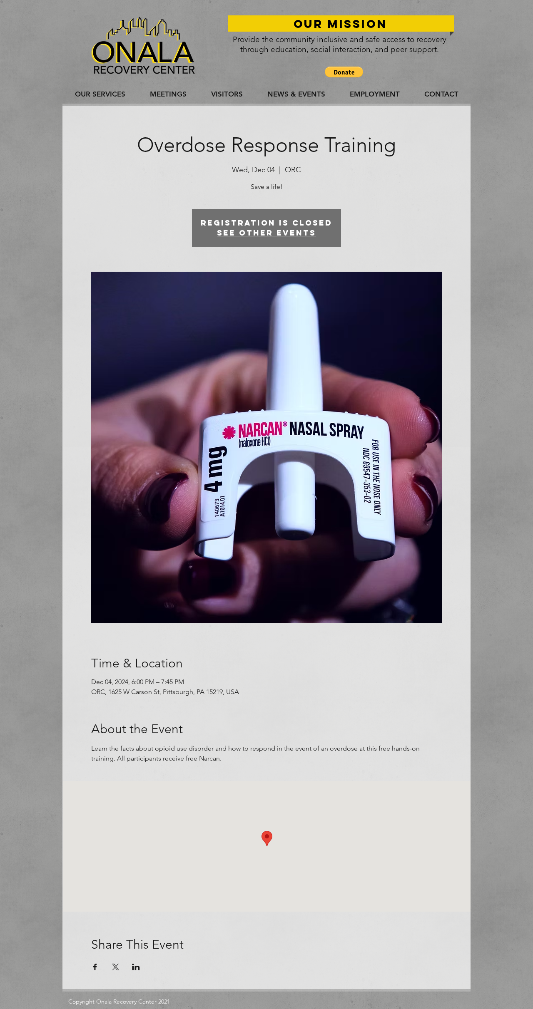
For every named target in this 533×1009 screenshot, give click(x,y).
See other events (266, 233)
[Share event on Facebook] (95, 967)
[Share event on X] (116, 967)
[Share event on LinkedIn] (136, 967)
